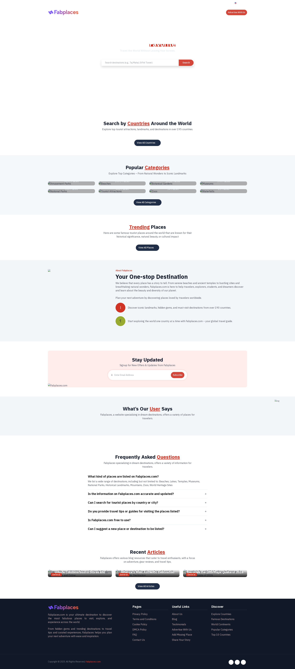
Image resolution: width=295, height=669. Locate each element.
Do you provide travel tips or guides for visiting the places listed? (134, 511)
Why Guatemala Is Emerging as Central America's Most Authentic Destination (148, 570)
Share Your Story (181, 639)
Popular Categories (222, 629)
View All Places (146, 247)
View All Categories (146, 202)
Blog (180, 11)
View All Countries (146, 142)
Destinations (151, 11)
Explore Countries (221, 614)
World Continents (220, 624)
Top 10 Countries (220, 634)
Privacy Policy (140, 614)
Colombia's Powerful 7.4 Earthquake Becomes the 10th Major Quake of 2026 (215, 570)
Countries (135, 11)
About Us (121, 11)
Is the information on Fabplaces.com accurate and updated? (131, 494)
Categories (167, 11)
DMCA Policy (139, 629)
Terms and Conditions (144, 619)
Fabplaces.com (93, 661)
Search (186, 62)
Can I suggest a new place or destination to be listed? (126, 529)
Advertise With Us (236, 12)
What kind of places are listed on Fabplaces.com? (123, 476)
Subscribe (177, 375)
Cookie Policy (139, 624)
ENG (240, 3)
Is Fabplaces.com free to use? (109, 520)
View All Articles (146, 586)
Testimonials (179, 624)
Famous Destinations (222, 619)
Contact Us (193, 11)
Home (109, 11)
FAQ (134, 634)
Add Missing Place (182, 634)
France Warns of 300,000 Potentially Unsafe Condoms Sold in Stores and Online (80, 572)
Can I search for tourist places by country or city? (123, 502)
